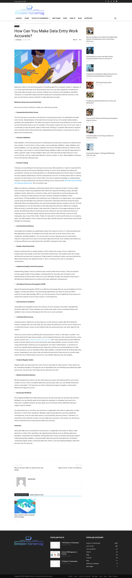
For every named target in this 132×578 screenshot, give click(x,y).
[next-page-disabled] (18, 521)
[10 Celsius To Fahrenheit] (55, 563)
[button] (115, 18)
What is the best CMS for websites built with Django (28, 469)
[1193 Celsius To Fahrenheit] (55, 545)
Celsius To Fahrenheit (84, 576)
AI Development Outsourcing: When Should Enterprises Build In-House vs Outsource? (99, 57)
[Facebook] (106, 1)
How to (105, 576)
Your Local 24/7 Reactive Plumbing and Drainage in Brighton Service (102, 119)
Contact (70, 576)
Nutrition (115, 576)
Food (100, 576)
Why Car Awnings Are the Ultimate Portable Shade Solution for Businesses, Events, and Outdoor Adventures (101, 39)
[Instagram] (108, 1)
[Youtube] (116, 1)
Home (16, 23)
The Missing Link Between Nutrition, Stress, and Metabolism (101, 102)
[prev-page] (15, 521)
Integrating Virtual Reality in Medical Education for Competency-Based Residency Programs (101, 75)
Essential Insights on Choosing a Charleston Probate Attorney (100, 137)
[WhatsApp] (30, 44)
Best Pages (95, 576)
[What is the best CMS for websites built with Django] (24, 506)
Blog (110, 576)
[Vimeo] (114, 1)
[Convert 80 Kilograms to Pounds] (55, 554)
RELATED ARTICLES (22, 495)
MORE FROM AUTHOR (36, 495)
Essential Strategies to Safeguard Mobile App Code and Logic (100, 154)
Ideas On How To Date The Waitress (70, 468)
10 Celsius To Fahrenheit (69, 561)
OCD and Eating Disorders (104, 82)
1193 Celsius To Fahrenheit (70, 543)
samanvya (19, 39)
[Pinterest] (25, 44)
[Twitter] (111, 1)
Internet (22, 23)
